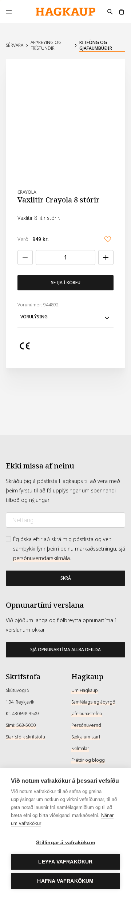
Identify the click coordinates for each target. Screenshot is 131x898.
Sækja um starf (85, 737)
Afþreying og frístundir (46, 45)
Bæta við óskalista (107, 239)
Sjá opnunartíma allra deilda (65, 650)
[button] (65, 317)
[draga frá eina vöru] (25, 257)
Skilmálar (80, 748)
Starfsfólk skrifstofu (25, 737)
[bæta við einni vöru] (106, 257)
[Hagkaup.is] (65, 12)
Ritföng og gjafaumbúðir (95, 45)
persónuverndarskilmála (41, 558)
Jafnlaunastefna (86, 713)
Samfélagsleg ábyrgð (93, 702)
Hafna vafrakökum (65, 881)
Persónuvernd (86, 725)
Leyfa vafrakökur (65, 862)
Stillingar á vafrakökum (65, 842)
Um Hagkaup (84, 690)
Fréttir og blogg (88, 760)
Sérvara (14, 45)
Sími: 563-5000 (21, 725)
